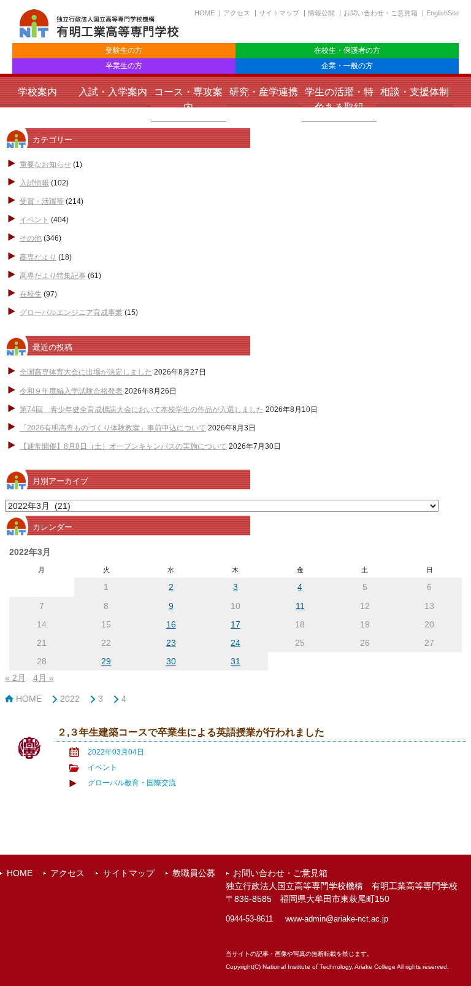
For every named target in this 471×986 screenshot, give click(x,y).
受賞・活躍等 (42, 201)
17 (235, 624)
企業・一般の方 (347, 65)
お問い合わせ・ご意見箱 (380, 13)
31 (235, 661)
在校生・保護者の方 (347, 50)
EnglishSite (442, 13)
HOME (204, 13)
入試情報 (34, 183)
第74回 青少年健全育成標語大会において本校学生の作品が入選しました (142, 409)
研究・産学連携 (263, 92)
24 (235, 643)
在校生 (31, 294)
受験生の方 (123, 50)
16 (171, 624)
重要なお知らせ (45, 164)
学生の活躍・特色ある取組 (339, 99)
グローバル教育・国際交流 (132, 782)
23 (171, 643)
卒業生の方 (123, 65)
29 (106, 661)
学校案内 (37, 92)
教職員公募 (193, 873)
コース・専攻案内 (188, 99)
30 (171, 661)
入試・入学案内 (112, 92)
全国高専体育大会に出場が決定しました (86, 372)
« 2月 (15, 678)
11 (300, 606)
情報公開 (321, 13)
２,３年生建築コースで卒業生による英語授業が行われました (190, 731)
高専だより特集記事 (53, 275)
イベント (34, 219)
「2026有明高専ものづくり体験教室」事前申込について (113, 428)
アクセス (236, 13)
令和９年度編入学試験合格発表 (71, 391)
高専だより (38, 257)
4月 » (43, 678)
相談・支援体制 (414, 92)
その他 (31, 238)
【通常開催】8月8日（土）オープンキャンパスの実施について (123, 446)
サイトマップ (279, 13)
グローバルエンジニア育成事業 (71, 312)
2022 (70, 699)
